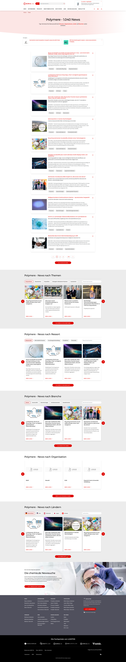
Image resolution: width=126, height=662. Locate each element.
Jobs (65, 623)
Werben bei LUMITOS (29, 650)
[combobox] (92, 281)
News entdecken (28, 601)
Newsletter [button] (81, 9)
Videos (52, 623)
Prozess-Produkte (55, 605)
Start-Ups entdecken (42, 603)
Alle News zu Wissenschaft (63, 385)
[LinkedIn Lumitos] (101, 654)
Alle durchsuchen (63, 262)
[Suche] (64, 3)
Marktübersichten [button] (49, 9)
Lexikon (52, 617)
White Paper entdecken (69, 601)
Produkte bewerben (55, 607)
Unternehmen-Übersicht (43, 609)
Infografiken (53, 619)
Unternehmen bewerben (43, 607)
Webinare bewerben (28, 619)
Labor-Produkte (54, 603)
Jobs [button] (64, 9)
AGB (33, 654)
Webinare (66, 625)
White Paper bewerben (69, 607)
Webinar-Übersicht (28, 621)
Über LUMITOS (39, 650)
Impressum (27, 654)
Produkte (66, 619)
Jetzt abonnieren (90, 609)
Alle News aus (62, 556)
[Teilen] (94, 9)
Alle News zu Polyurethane (63, 323)
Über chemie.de (48, 650)
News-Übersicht (28, 607)
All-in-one (66, 627)
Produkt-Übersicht (55, 609)
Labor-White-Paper (68, 603)
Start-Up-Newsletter (29, 605)
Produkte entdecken (55, 601)
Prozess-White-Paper (69, 605)
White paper (66, 621)
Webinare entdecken (29, 617)
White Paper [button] (58, 9)
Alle (37, 3)
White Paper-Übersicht (69, 609)
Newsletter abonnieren (29, 603)
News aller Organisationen (63, 496)
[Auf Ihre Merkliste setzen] (93, 53)
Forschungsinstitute (55, 621)
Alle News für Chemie (63, 445)
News (65, 617)
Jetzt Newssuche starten (35, 586)
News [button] (25, 9)
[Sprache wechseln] (98, 9)
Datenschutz (39, 654)
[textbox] (92, 281)
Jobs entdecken (41, 617)
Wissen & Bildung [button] (72, 9)
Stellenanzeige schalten (43, 621)
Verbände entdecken (42, 605)
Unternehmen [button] (31, 9)
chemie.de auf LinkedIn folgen (90, 612)
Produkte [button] (39, 9)
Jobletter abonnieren (42, 619)
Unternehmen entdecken (43, 601)
